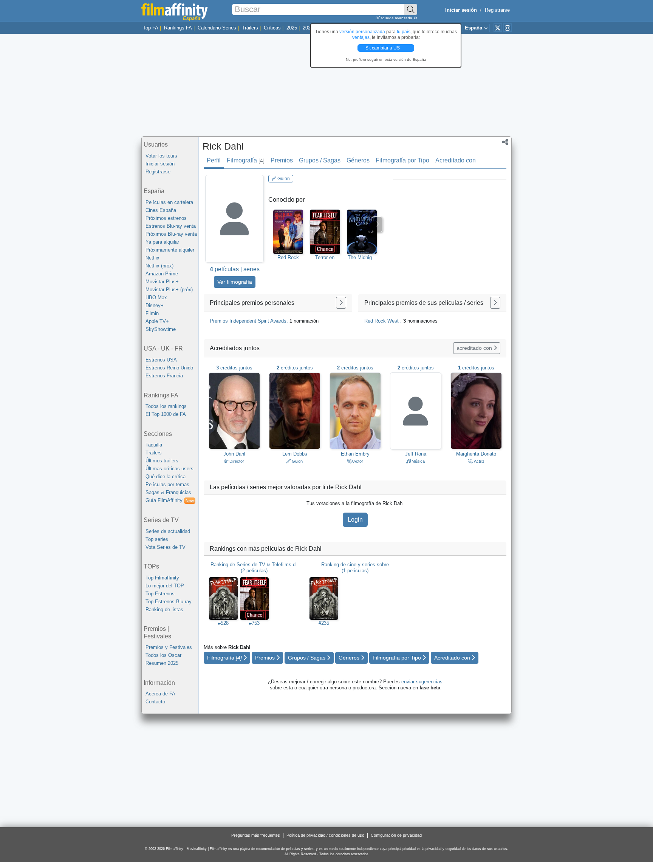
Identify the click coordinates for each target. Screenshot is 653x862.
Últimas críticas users (169, 468)
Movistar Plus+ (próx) (169, 289)
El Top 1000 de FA (165, 414)
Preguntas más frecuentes (255, 835)
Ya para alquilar (162, 242)
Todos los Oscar (163, 655)
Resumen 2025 (161, 663)
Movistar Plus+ (162, 281)
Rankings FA (178, 28)
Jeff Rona (415, 454)
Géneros (358, 160)
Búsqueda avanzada (394, 18)
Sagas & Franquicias (168, 492)
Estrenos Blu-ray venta (170, 226)
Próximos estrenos (166, 218)
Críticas (272, 28)
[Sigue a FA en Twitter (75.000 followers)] (498, 27)
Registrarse (497, 10)
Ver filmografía (234, 282)
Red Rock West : (401, 321)
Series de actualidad (167, 531)
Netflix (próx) (159, 266)
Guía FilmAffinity (169, 500)
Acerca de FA (160, 694)
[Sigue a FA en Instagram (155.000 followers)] (507, 27)
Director (236, 461)
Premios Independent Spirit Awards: (264, 321)
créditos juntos (234, 368)
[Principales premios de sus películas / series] (495, 303)
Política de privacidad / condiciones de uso (325, 835)
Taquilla (153, 445)
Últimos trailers (161, 460)
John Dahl (234, 454)
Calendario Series (217, 28)
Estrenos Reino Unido (169, 368)
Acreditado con (455, 160)
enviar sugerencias (422, 681)
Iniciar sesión (160, 164)
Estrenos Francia (164, 375)
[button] (505, 142)
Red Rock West (288, 258)
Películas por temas (167, 484)
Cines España (160, 210)
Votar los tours (161, 156)
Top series (156, 539)
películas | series (235, 269)
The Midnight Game (362, 258)
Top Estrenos (160, 593)
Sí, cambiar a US (383, 48)
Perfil (214, 160)
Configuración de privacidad (396, 835)
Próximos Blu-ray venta (171, 234)
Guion (283, 178)
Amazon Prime (161, 274)
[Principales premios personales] (341, 303)
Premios (282, 160)
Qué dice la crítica (165, 476)
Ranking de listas (164, 609)
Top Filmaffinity (162, 578)
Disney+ (154, 305)
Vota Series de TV (165, 547)
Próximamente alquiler (169, 250)
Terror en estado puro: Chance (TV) (325, 258)
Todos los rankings (166, 406)
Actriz (478, 461)
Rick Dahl (223, 146)
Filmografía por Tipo (402, 160)
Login (355, 519)
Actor (358, 461)
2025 (291, 28)
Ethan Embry (355, 454)
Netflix (152, 258)
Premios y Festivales (168, 647)
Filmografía (246, 160)
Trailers (153, 453)
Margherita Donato (476, 454)
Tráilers (250, 28)
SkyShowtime (160, 329)
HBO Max (156, 297)
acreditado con (475, 348)
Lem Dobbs (294, 454)
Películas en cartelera (169, 202)
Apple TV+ (157, 321)
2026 (308, 28)
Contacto (155, 701)
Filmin (152, 313)
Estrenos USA (161, 360)
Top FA (150, 28)
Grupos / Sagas (319, 160)
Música (417, 461)
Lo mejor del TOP (164, 586)
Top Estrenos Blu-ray (168, 601)
